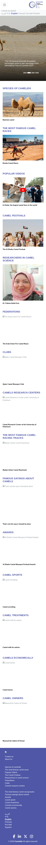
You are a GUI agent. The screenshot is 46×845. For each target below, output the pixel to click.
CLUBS (7, 352)
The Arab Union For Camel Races (16, 344)
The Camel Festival (12, 775)
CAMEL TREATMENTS (16, 615)
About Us (8, 759)
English (14, 13)
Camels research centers (15, 786)
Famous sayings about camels (17, 794)
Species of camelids (13, 767)
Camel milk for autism (11, 647)
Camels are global (8, 11)
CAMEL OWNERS (13, 698)
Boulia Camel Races (10, 163)
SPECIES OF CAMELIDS (17, 88)
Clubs (7, 783)
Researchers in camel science (17, 778)
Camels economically (13, 805)
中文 (8, 13)
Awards (8, 797)
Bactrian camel (8, 120)
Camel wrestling (9, 607)
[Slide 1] (29, 72)
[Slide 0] (25, 72)
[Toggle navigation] (4, 5)
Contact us (9, 756)
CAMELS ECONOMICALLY (18, 657)
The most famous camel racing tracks (19, 792)
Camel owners (10, 808)
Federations (9, 780)
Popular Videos (11, 772)
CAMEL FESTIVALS (14, 215)
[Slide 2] (33, 72)
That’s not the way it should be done (17, 524)
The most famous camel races (17, 770)
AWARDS (8, 532)
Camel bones (8, 690)
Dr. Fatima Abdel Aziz (11, 303)
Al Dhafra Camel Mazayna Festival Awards (19, 564)
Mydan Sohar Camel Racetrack (15, 470)
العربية (3, 13)
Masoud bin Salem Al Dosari (14, 741)
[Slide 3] (37, 72)
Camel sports (10, 800)
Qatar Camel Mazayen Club (13, 384)
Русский (29, 13)
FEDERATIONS (11, 311)
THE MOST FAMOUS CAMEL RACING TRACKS (19, 436)
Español (36, 13)
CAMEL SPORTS (12, 574)
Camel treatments (12, 802)
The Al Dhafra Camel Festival (14, 249)
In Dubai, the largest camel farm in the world (20, 205)
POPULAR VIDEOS (14, 173)
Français (21, 13)
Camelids (19, 841)
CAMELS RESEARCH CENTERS (21, 392)
